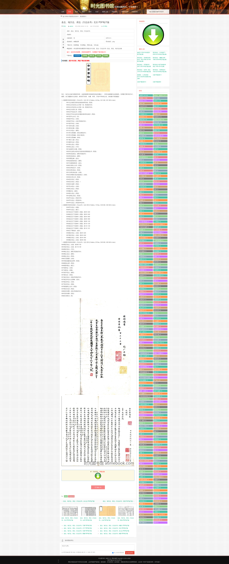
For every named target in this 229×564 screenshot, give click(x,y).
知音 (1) (141, 369)
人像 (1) (141, 235)
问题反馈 (135, 12)
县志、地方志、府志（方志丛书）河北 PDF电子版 (114, 528)
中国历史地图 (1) (144, 227)
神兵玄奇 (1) (142, 458)
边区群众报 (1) (158, 520)
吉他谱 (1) (142, 230)
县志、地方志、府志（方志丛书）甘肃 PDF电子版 (118, 501)
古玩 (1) (141, 216)
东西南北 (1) (142, 291)
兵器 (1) (141, 385)
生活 (96, 12)
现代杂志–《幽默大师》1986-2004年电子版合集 (159, 58)
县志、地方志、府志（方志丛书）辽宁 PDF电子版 (78, 528)
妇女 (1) (156, 377)
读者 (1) (156, 281)
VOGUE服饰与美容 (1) (145, 377)
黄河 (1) (156, 316)
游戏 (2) (156, 187)
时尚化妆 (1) (142, 442)
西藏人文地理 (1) (158, 353)
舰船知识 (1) (142, 450)
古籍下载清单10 (141, 82)
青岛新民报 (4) (143, 157)
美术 (76, 12)
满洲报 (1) (142, 504)
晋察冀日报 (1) (158, 501)
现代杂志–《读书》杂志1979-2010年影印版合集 (144, 70)
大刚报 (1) (157, 512)
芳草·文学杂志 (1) (144, 313)
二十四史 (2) (142, 176)
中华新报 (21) (143, 114)
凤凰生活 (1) (142, 375)
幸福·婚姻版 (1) (143, 380)
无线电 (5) (142, 146)
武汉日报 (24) (158, 111)
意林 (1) (141, 283)
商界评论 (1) (157, 410)
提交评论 (130, 553)
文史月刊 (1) (157, 350)
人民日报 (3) (142, 162)
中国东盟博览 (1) (144, 367)
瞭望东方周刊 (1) (144, 264)
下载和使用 (124, 12)
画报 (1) (141, 203)
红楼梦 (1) (157, 479)
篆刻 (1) (141, 192)
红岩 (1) (141, 316)
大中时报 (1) (157, 463)
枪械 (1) (156, 482)
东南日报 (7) (142, 144)
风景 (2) (141, 168)
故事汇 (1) (157, 256)
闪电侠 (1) (142, 471)
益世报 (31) (142, 109)
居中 (84, 552)
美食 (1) (156, 195)
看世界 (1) (142, 337)
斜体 (89, 552)
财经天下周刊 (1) (144, 426)
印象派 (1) (142, 200)
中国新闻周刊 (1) (144, 267)
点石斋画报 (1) (158, 248)
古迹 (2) (156, 165)
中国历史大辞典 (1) (159, 224)
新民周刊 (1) (157, 262)
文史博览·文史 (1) (159, 342)
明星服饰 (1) (157, 439)
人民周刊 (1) (157, 264)
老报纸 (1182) (143, 98)
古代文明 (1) (142, 340)
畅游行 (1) (157, 356)
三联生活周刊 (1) (144, 273)
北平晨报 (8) (142, 135)
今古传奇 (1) (142, 262)
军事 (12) (142, 127)
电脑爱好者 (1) (158, 393)
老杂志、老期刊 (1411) (160, 95)
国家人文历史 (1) (158, 235)
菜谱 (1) (156, 197)
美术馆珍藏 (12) (158, 125)
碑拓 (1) (141, 195)
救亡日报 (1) (142, 522)
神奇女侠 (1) (157, 471)
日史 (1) (141, 205)
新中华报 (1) (142, 493)
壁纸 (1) (141, 439)
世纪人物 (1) (157, 332)
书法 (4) (141, 152)
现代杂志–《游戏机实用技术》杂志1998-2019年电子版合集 (144, 59)
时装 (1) (156, 189)
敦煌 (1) (156, 203)
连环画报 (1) (142, 240)
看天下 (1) (157, 337)
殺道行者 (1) (142, 455)
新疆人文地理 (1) (144, 356)
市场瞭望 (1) (142, 412)
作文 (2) (156, 168)
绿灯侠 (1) (142, 469)
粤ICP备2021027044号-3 (114, 560)
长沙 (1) (141, 512)
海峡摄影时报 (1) (158, 329)
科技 (90, 12)
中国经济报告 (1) (144, 404)
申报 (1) (141, 463)
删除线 (79, 552)
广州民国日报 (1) (158, 240)
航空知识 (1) (157, 447)
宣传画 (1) (157, 219)
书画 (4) (141, 149)
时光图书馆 (101, 558)
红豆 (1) (156, 313)
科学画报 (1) (157, 485)
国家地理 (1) (157, 227)
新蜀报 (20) (157, 114)
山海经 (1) (142, 477)
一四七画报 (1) (158, 509)
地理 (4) (156, 149)
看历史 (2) (157, 181)
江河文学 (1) (157, 307)
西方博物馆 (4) (158, 152)
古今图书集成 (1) (144, 221)
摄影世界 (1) (142, 324)
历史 (69, 12)
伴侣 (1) (156, 375)
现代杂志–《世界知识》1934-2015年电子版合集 (159, 70)
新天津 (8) (157, 133)
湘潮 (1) (141, 342)
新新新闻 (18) (143, 117)
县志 (65, 496)
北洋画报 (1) (142, 482)
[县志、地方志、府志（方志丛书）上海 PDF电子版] (107, 511)
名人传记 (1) (142, 407)
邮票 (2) (156, 170)
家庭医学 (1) (142, 388)
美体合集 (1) (142, 445)
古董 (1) (141, 434)
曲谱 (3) (141, 160)
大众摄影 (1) (157, 321)
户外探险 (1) (142, 361)
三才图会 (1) (157, 221)
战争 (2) (156, 162)
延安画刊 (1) (157, 238)
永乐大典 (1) (157, 205)
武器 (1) (141, 213)
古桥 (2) (156, 178)
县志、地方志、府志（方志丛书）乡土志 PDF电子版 (78, 501)
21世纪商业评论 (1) (144, 396)
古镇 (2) (141, 170)
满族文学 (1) (157, 305)
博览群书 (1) (157, 289)
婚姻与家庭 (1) (158, 369)
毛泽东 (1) (157, 211)
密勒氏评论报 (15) (159, 119)
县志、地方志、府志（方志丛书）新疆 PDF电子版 (114, 533)
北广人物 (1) (142, 332)
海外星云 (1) (157, 286)
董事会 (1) (157, 420)
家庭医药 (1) (157, 385)
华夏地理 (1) (157, 361)
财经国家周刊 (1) (158, 423)
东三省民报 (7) (158, 138)
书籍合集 (102, 471)
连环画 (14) (142, 122)
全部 (62, 12)
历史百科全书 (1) (144, 224)
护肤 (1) (156, 442)
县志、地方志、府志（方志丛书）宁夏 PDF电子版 (78, 525)
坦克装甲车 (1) (158, 445)
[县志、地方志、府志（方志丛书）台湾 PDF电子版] (88, 511)
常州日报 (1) (157, 496)
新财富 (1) (142, 418)
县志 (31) (156, 106)
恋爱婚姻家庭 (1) (144, 372)
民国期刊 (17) (158, 117)
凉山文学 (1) (142, 307)
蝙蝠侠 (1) (157, 461)
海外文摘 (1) (142, 286)
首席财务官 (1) (158, 426)
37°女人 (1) (157, 380)
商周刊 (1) (157, 407)
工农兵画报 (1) (143, 238)
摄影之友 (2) (157, 173)
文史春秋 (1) (157, 348)
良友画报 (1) (157, 251)
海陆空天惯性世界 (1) (145, 461)
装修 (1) (141, 254)
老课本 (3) (157, 160)
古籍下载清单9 (157, 82)
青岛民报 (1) (142, 517)
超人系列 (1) (157, 466)
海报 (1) (141, 211)
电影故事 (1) (142, 485)
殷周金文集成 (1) (158, 477)
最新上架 (105, 12)
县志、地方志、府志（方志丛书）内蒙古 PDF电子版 (114, 525)
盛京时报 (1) (157, 498)
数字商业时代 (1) (158, 415)
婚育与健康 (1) (158, 391)
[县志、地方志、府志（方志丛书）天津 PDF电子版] (70, 511)
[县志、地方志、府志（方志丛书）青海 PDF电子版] (126, 511)
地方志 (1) (157, 490)
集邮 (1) (156, 431)
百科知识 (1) (157, 278)
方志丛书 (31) (143, 106)
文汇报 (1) (142, 506)
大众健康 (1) (142, 393)
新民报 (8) (142, 138)
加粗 (73, 552)
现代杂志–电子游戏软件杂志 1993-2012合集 (159, 65)
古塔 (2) (141, 178)
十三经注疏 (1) (158, 230)
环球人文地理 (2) (144, 173)
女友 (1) (156, 372)
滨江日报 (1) (157, 517)
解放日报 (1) (157, 493)
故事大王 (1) (142, 259)
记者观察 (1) (142, 270)
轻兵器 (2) (157, 184)
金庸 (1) (156, 208)
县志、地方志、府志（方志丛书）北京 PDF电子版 (85, 22)
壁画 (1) (141, 197)
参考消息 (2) (142, 165)
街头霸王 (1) (157, 455)
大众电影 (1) (157, 487)
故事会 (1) (157, 506)
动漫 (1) (156, 436)
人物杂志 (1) (142, 334)
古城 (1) (141, 232)
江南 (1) (141, 318)
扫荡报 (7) (142, 141)
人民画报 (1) (157, 428)
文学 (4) (156, 154)
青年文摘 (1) (157, 283)
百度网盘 (84, 55)
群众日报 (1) (142, 520)
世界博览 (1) (142, 289)
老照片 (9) (157, 130)
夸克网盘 (105, 55)
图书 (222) (157, 98)
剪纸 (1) (141, 219)
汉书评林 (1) (157, 246)
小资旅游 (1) (157, 364)
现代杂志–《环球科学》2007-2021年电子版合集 (144, 65)
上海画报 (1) (157, 504)
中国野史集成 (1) (144, 479)
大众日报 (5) (157, 146)
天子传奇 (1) (157, 458)
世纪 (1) (141, 345)
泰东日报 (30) (158, 109)
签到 (93, 552)
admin (71, 26)
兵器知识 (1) (142, 436)
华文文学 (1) (157, 310)
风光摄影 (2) (157, 176)
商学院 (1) (142, 410)
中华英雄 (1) (157, 453)
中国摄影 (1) (142, 326)
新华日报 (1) (142, 246)
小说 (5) (156, 144)
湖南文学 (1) (142, 294)
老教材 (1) (142, 490)
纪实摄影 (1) (157, 434)
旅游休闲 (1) (142, 364)
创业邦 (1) (157, 404)
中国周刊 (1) (157, 270)
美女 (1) (141, 431)
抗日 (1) (141, 243)
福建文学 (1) (157, 291)
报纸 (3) (156, 157)
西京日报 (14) (158, 122)
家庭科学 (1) (157, 388)
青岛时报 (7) (157, 141)
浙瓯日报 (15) (143, 119)
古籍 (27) (142, 111)
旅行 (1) (156, 216)
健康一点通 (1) (143, 391)
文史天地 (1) (142, 348)
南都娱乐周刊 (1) (158, 273)
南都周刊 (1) (142, 275)
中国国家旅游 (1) (144, 353)
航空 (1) (156, 383)
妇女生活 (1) (142, 383)
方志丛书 (71, 496)
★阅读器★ (77, 55)
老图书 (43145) (143, 95)
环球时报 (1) (142, 256)
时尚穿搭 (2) (142, 184)
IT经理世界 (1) (158, 396)
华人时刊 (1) (157, 318)
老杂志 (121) (143, 101)
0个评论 (105, 26)
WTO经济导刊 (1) (144, 399)
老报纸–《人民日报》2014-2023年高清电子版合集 (144, 76)
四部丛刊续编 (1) (158, 232)
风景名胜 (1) (157, 359)
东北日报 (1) (142, 501)
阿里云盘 (91, 55)
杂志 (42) (142, 103)
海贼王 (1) (142, 474)
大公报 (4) (142, 154)
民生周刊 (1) (142, 321)
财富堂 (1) (142, 423)
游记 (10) (142, 130)
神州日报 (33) (158, 103)
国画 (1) (156, 213)
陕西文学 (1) (157, 297)
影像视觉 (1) (157, 324)
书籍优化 (114, 12)
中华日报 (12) (158, 127)
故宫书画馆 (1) (143, 466)
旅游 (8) (141, 133)
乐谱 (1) (141, 498)
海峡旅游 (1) (142, 359)
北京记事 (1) (157, 340)
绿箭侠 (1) (157, 469)
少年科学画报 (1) (144, 487)
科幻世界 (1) (142, 509)
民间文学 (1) (157, 259)
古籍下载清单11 (157, 75)
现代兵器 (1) (142, 447)
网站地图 (114, 558)
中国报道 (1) (157, 267)
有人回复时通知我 (119, 552)
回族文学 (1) (142, 310)
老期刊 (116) (157, 101)
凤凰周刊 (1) (142, 278)
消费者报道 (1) (158, 418)
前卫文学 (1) (142, 302)
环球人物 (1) (157, 334)
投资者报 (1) (142, 415)
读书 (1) (156, 522)
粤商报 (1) (142, 496)
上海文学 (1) (142, 297)
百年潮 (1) (157, 345)
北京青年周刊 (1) (158, 275)
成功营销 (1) (157, 412)
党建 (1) (141, 453)
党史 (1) (156, 450)
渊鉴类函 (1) (142, 208)
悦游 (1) (156, 367)
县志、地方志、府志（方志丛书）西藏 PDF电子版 (78, 533)
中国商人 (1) (157, 399)
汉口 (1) (141, 514)
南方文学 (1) (157, 302)
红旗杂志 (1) (142, 428)
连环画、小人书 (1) (159, 514)
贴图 (69, 552)
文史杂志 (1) (142, 350)
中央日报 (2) (142, 187)
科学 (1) (141, 281)
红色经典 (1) (142, 189)
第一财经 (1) (142, 420)
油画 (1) (156, 200)
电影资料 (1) (157, 254)
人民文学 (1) (157, 299)
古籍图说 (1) (157, 243)
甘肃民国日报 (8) (158, 135)
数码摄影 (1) (157, 326)
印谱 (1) (156, 192)
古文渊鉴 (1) (142, 248)
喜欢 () (99, 487)
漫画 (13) (142, 125)
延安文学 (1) (157, 294)
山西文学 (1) (142, 299)
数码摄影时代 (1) (144, 329)
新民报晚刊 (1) (158, 474)
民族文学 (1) (142, 305)
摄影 (83, 12)
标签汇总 (108, 558)
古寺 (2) (141, 181)
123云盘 (98, 55)
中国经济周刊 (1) (158, 402)
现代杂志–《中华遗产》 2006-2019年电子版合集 (159, 53)
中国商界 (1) (142, 402)
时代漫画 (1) (142, 251)
